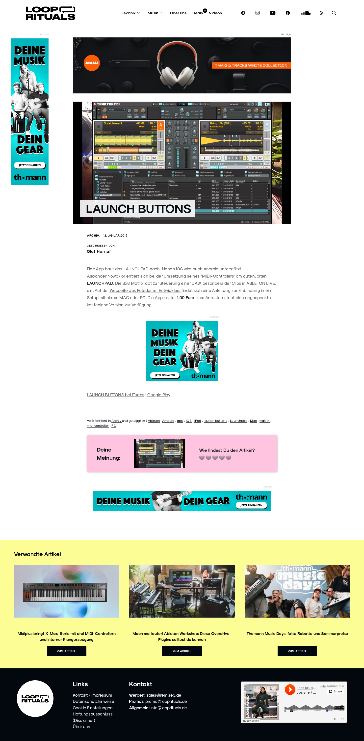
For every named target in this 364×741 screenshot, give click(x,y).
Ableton (154, 420)
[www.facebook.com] (287, 13)
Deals (197, 12)
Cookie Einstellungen (93, 707)
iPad (197, 420)
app (180, 420)
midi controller (98, 425)
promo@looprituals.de (166, 701)
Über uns (178, 12)
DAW (196, 283)
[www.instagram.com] (257, 13)
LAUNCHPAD (100, 283)
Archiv (116, 420)
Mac (253, 420)
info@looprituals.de (169, 707)
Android (168, 420)
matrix (265, 420)
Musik (153, 12)
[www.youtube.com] (272, 13)
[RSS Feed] (321, 13)
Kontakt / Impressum (92, 694)
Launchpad (239, 420)
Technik (129, 12)
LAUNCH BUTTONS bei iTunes (115, 394)
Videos (215, 12)
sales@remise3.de (163, 694)
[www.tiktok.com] (243, 12)
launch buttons (215, 420)
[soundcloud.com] (306, 13)
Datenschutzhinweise (93, 701)
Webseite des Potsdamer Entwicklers (145, 290)
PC (113, 425)
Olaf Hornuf (99, 251)
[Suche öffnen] (334, 13)
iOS (189, 420)
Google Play (158, 394)
